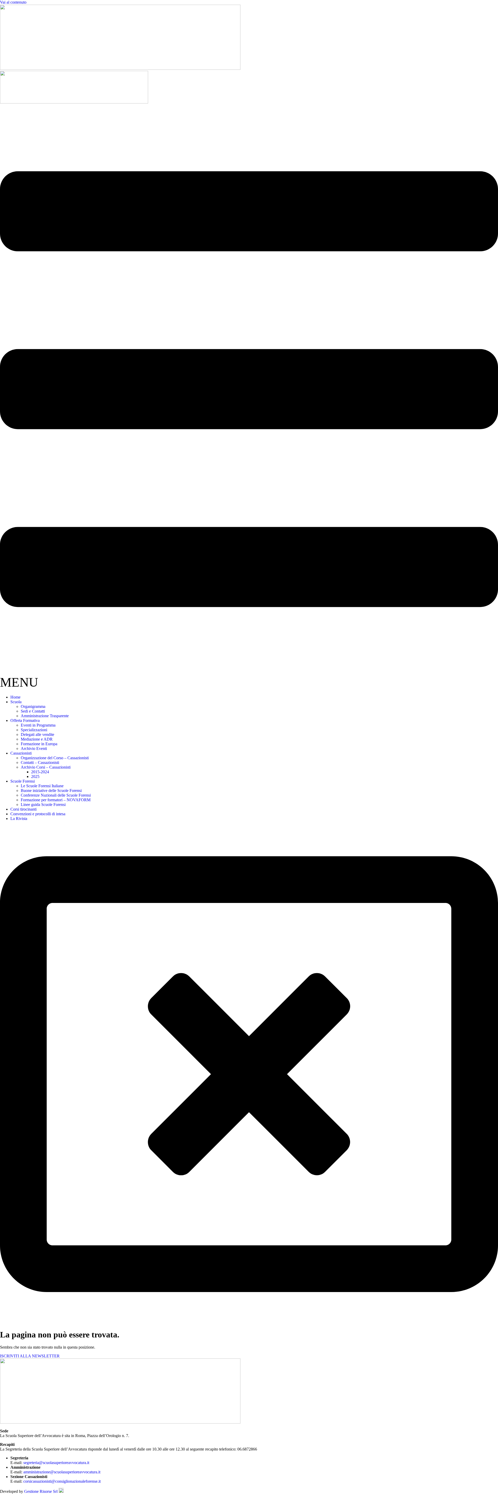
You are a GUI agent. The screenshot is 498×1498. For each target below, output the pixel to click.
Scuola (16, 702)
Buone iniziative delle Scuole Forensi (51, 790)
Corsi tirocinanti (23, 809)
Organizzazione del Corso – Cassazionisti (55, 758)
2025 (35, 776)
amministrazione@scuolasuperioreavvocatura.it (61, 1472)
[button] (249, 398)
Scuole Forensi (22, 781)
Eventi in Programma (38, 725)
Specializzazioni (34, 730)
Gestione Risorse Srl (41, 1491)
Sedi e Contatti (33, 711)
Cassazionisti (21, 753)
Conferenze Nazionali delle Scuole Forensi (56, 795)
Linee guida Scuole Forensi (43, 804)
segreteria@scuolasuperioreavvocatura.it (56, 1462)
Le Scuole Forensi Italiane (42, 786)
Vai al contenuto (13, 2)
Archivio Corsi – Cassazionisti (46, 767)
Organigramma (33, 706)
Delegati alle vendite (37, 734)
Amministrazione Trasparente (45, 716)
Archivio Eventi (34, 748)
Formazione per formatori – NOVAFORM (56, 800)
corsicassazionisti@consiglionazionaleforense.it (62, 1481)
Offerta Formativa (25, 720)
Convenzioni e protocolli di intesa (37, 814)
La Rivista (18, 818)
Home (15, 697)
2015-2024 (40, 772)
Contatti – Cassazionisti (40, 762)
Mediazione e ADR (37, 739)
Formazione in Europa (39, 744)
